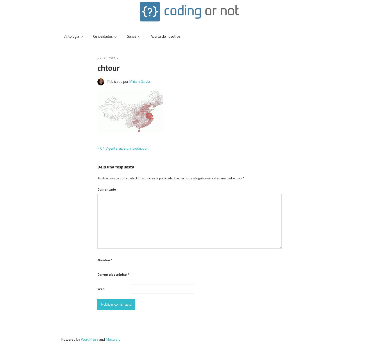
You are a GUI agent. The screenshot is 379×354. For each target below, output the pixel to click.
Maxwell (112, 339)
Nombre (105, 260)
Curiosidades (103, 36)
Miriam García (139, 81)
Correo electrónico (113, 274)
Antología (71, 36)
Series (131, 36)
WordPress (89, 339)
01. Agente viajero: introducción (124, 148)
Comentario (106, 189)
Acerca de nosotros (166, 36)
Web (101, 289)
